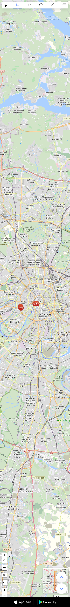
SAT (5, 583)
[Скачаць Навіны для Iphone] (23, 602)
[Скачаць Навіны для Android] (47, 602)
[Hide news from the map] (4, 574)
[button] (21, 308)
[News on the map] (7, 5)
